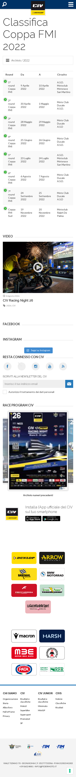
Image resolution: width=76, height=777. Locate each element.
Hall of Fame (9, 711)
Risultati (59, 707)
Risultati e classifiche (25, 700)
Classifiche (60, 703)
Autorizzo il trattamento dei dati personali (31, 391)
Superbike (25, 710)
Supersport (25, 714)
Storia (5, 703)
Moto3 (23, 706)
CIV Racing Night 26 (18, 300)
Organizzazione (10, 699)
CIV (14, 305)
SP (21, 723)
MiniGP (41, 710)
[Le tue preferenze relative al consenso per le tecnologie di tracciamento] (69, 770)
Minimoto (42, 706)
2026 (8, 305)
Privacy (6, 716)
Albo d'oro (7, 707)
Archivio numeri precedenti (38, 495)
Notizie (58, 699)
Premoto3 (25, 719)
